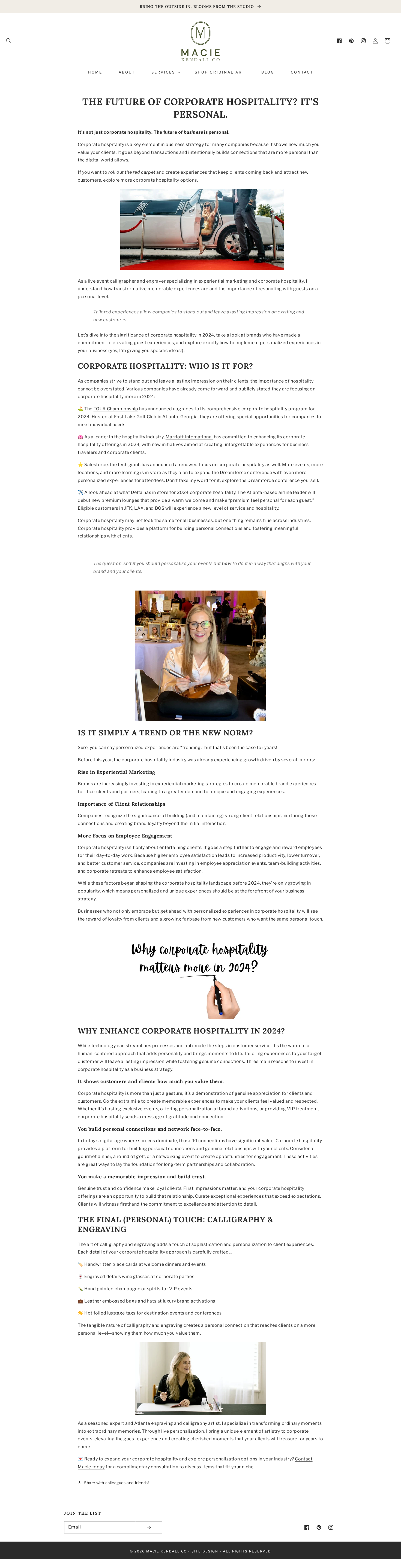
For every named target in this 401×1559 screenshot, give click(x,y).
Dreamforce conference (273, 480)
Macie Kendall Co (166, 1551)
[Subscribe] (148, 1527)
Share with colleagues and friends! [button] (116, 1482)
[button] (9, 41)
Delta (137, 492)
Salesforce (96, 464)
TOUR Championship (116, 408)
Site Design (204, 1551)
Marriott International (189, 436)
